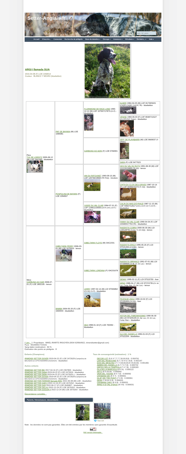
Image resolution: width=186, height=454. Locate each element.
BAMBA (59, 309)
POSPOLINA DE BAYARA (66, 194)
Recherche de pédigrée (74, 39)
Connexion (58, 39)
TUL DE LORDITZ (34, 157)
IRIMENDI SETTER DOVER (36, 358)
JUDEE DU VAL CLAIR (93, 205)
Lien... (28, 343)
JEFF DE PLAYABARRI (130, 140)
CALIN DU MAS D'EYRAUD (132, 204)
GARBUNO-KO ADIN (93, 151)
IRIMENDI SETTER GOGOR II (38, 390)
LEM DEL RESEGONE (106, 361)
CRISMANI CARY (104, 382)
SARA (122, 162)
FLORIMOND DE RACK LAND (97, 109)
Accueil (36, 39)
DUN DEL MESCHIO (106, 363)
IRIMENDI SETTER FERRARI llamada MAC (43, 381)
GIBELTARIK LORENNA (94, 270)
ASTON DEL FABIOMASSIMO (133, 316)
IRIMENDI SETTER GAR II (36, 383)
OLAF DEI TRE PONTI (106, 378)
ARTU (99, 371)
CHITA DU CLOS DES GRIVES (133, 185)
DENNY (123, 279)
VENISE (123, 117)
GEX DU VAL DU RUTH (130, 166)
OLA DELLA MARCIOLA (107, 369)
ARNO (122, 283)
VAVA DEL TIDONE (105, 374)
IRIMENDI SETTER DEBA (36, 374)
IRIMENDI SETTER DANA (36, 372)
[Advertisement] (93, 6)
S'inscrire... (46, 39)
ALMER (123, 103)
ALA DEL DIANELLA (128, 334)
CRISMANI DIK (103, 376)
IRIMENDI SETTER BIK (35, 370)
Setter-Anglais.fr (46, 18)
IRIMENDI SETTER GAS (35, 385)
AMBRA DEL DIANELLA (107, 365)
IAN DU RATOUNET (92, 176)
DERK (99, 380)
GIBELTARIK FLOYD (93, 243)
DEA (86, 325)
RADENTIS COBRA (128, 228)
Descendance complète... (36, 394)
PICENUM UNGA (127, 299)
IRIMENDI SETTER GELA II (36, 387)
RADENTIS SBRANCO (129, 261)
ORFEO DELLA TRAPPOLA (109, 367)
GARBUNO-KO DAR (35, 282)
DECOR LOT (102, 358)
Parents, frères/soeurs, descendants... (43, 400)
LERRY (87, 289)
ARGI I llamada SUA (37, 69)
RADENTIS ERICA (128, 245)
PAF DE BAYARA (63, 132)
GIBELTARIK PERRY (65, 246)
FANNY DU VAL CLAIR (129, 222)
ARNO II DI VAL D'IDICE (107, 385)
